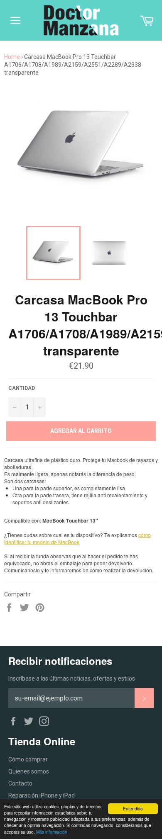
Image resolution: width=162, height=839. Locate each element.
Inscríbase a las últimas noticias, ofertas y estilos (71, 678)
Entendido (133, 808)
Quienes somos (28, 771)
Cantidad (21, 388)
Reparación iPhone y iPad (41, 795)
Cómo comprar (28, 759)
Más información (51, 832)
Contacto (20, 783)
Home (12, 57)
